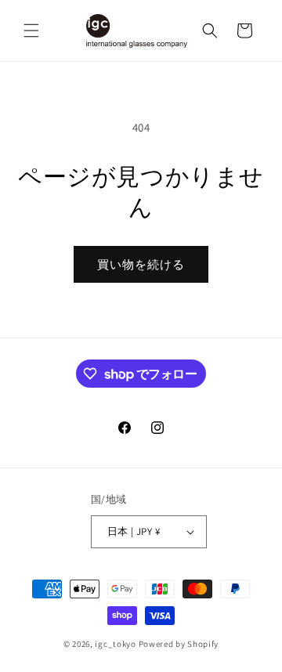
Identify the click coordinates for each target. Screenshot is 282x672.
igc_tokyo (115, 643)
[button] (31, 30)
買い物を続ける (141, 264)
